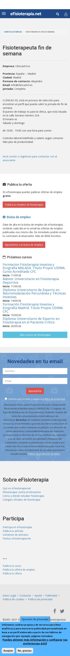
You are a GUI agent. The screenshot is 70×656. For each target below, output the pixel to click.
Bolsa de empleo (18, 217)
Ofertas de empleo (13, 32)
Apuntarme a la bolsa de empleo (24, 244)
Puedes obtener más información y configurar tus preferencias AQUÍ (35, 641)
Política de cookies (13, 599)
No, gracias (25, 650)
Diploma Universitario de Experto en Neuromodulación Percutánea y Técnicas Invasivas (34, 293)
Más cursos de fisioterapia (35, 335)
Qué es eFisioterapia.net (17, 488)
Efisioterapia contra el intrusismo (22, 492)
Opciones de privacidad (35, 619)
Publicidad (51, 595)
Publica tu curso (12, 566)
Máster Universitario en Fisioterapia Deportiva (31, 281)
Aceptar (8, 650)
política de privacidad (54, 399)
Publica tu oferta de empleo (19, 569)
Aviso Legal (9, 595)
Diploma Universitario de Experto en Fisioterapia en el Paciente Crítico (31, 320)
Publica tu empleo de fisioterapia (24, 204)
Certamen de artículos (15, 534)
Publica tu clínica (12, 573)
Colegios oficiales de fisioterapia (21, 499)
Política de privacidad (40, 599)
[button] (66, 14)
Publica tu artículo (13, 531)
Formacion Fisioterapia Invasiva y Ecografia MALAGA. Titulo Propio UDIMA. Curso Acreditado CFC (34, 268)
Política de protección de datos (44, 453)
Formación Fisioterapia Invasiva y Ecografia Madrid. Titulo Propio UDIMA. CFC (33, 308)
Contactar (25, 595)
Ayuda (38, 595)
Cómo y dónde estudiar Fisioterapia (23, 496)
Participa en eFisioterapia (17, 527)
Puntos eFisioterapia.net (17, 538)
